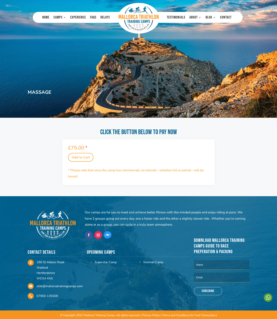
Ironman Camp (153, 262)
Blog (209, 18)
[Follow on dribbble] (108, 235)
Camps (58, 18)
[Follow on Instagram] (98, 235)
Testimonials (176, 18)
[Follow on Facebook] (89, 235)
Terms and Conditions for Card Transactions (189, 315)
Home (45, 18)
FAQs (93, 18)
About (193, 18)
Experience (78, 18)
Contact (226, 18)
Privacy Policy (151, 315)
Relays (105, 18)
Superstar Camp (106, 262)
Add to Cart (81, 157)
